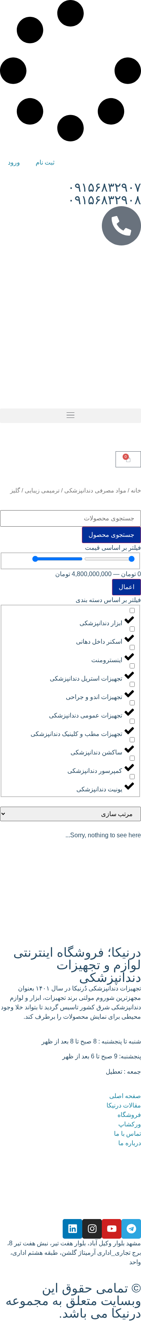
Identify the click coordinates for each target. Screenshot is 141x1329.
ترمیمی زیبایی (42, 490)
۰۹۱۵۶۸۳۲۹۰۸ (104, 200)
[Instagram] (92, 1229)
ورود (14, 162)
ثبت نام (45, 162)
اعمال (126, 587)
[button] (70, 415)
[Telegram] (131, 1229)
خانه (136, 490)
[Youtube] (111, 1229)
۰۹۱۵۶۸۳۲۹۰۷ (104, 187)
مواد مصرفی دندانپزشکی (95, 490)
